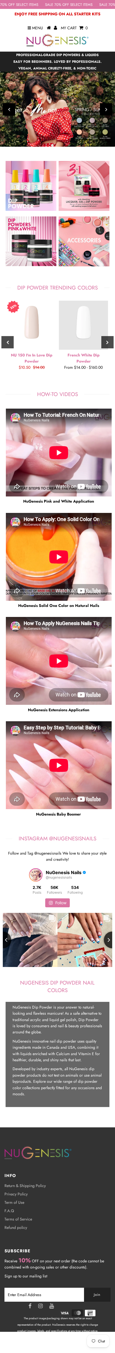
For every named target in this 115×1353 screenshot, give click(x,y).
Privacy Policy (16, 1194)
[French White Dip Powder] (83, 325)
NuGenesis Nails (64, 1343)
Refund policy (15, 1227)
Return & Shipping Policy (25, 1185)
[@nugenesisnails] (35, 875)
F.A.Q (9, 1211)
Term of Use (14, 1202)
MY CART (74, 28)
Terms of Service (18, 1219)
